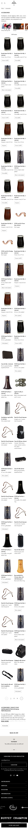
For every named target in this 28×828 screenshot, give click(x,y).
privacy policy (21, 770)
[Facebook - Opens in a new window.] (14, 775)
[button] (14, 782)
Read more (5, 721)
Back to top (14, 733)
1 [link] (10, 698)
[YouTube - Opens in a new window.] (17, 775)
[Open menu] (1, 3)
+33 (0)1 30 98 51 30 (14, 747)
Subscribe (14, 765)
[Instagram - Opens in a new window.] (11, 775)
